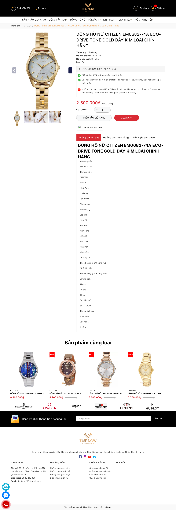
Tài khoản (144, 8)
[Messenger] (6, 495)
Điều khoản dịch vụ (59, 478)
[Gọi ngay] (5, 504)
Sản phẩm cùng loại (88, 343)
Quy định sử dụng (97, 478)
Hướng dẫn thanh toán (60, 471)
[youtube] (89, 456)
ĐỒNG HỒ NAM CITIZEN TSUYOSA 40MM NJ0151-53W (36, 393)
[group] (42, 70)
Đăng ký (158, 418)
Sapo (109, 507)
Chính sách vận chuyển (100, 471)
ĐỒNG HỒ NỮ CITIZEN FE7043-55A (105, 393)
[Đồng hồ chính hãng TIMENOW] (24, 406)
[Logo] (88, 8)
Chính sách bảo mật (98, 468)
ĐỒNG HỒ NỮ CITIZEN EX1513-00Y (66, 393)
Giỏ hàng (161, 8)
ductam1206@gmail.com (29, 481)
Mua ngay (127, 117)
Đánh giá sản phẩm (144, 137)
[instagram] (85, 456)
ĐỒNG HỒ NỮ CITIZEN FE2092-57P (144, 393)
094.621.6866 (23, 8)
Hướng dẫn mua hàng (116, 137)
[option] (28, 376)
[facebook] (80, 456)
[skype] (94, 456)
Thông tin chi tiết (89, 137)
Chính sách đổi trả (97, 474)
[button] (70, 70)
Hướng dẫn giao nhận (60, 474)
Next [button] (163, 376)
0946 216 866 (28, 478)
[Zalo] (6, 487)
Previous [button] (13, 376)
